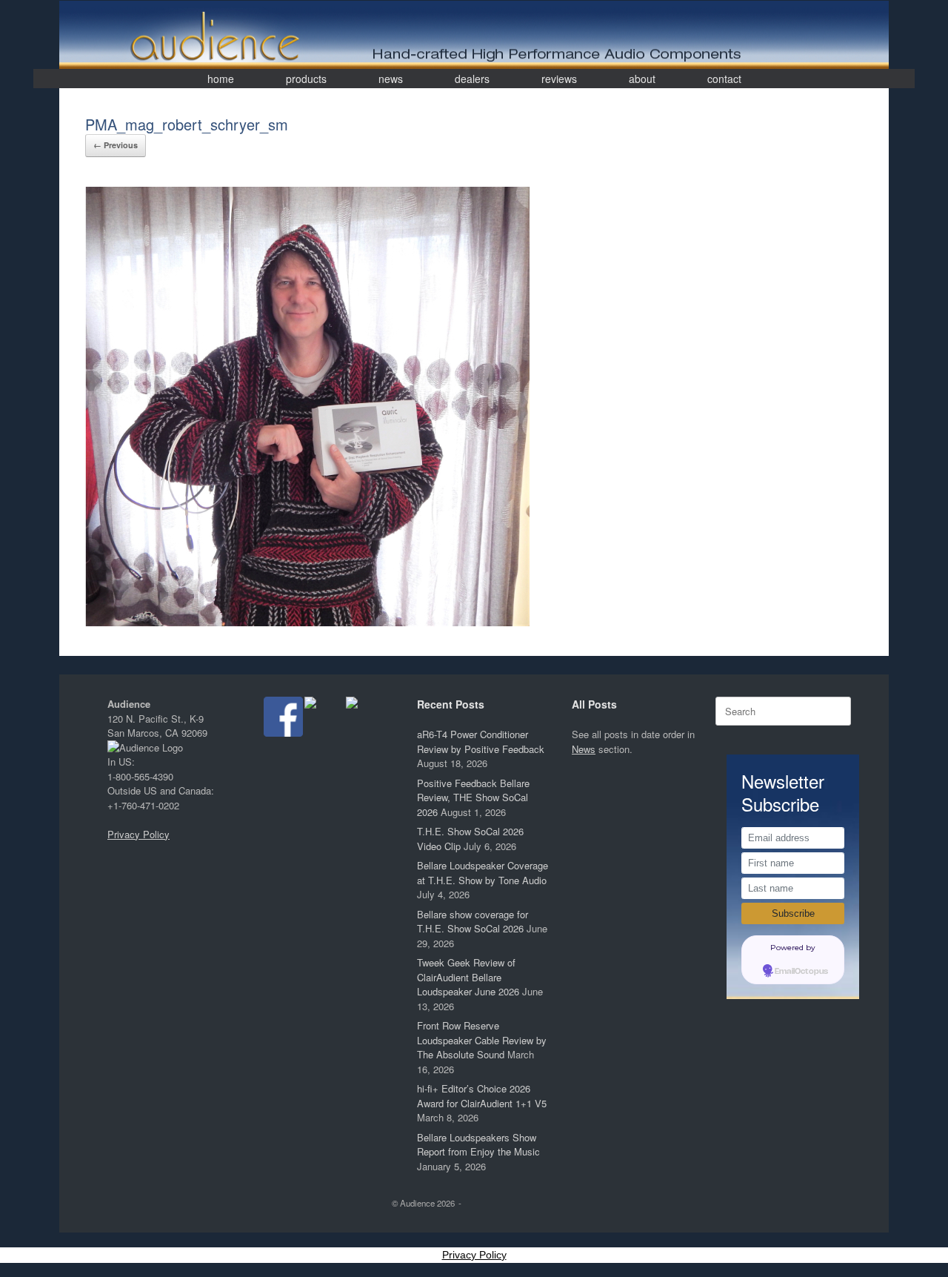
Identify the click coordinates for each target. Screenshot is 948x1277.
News (583, 749)
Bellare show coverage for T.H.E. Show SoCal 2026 (472, 921)
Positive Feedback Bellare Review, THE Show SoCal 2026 (473, 797)
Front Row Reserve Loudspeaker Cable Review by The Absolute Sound (482, 1039)
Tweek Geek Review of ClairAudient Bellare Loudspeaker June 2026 (468, 976)
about (642, 78)
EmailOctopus (801, 971)
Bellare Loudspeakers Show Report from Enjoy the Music (478, 1144)
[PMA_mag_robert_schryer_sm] (307, 622)
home (220, 78)
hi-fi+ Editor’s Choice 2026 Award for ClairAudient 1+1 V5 (482, 1095)
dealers (472, 78)
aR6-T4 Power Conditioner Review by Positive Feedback (480, 741)
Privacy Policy (138, 834)
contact (724, 78)
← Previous (115, 144)
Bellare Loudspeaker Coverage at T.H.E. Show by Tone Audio (482, 872)
